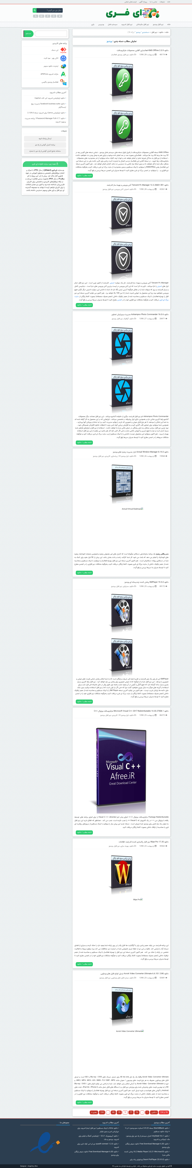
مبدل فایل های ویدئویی (120, 978)
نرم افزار (154, 32)
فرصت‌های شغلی (130, 2)
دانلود (161, 32)
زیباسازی (114, 456)
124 (102, 1112)
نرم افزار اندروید (126, 24)
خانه (168, 2)
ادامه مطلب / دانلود (84, 175)
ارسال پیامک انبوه (45, 138)
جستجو (28, 33)
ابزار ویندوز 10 (123, 456)
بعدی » (94, 1112)
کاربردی (107, 456)
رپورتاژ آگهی (143, 2)
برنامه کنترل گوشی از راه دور (45, 145)
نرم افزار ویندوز (158, 24)
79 (119, 1112)
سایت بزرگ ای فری (105, 167)
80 (113, 1112)
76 (137, 1112)
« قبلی (154, 1112)
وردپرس (101, 24)
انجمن (119, 300)
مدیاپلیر (126, 586)
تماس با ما (153, 2)
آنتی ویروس (118, 189)
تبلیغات (162, 2)
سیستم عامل (112, 24)
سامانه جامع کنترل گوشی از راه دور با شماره (45, 151)
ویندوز (120, 54)
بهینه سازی (125, 846)
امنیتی (126, 189)
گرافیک (126, 318)
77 (131, 1112)
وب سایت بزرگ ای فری (101, 434)
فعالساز (114, 54)
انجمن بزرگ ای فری (141, 170)
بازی (92, 24)
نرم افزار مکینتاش (142, 24)
